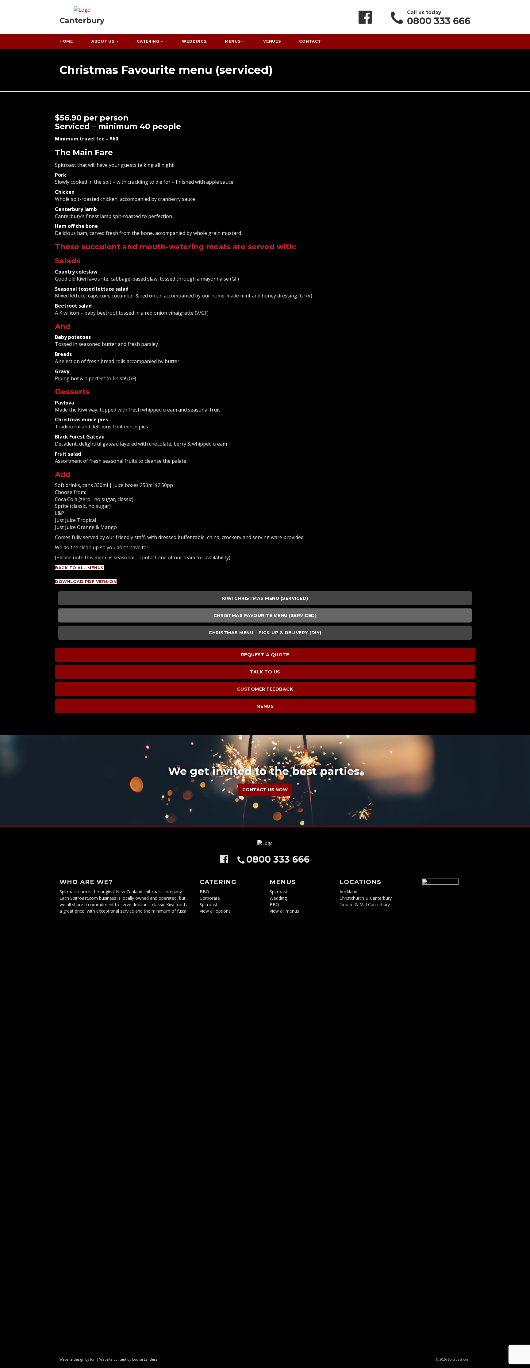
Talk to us (265, 672)
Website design (72, 1359)
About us (102, 41)
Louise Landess (144, 1359)
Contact (310, 41)
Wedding (278, 898)
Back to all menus (79, 567)
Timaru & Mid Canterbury (365, 904)
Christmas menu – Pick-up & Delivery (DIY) (265, 632)
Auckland (348, 892)
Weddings (194, 41)
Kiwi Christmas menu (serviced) (265, 598)
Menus (233, 41)
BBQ (204, 892)
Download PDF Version (86, 581)
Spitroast (208, 904)
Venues (272, 41)
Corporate (210, 898)
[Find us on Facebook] (365, 16)
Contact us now (265, 789)
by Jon (90, 1359)
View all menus (284, 911)
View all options (215, 911)
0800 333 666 (438, 21)
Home (66, 41)
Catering (148, 41)
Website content (112, 1359)
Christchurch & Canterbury (366, 898)
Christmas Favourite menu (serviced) (265, 615)
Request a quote (265, 654)
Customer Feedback (265, 689)
